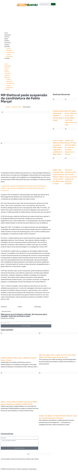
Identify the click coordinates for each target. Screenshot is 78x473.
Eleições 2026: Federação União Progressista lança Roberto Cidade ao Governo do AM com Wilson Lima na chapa (59, 176)
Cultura (8, 48)
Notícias (7, 46)
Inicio (6, 33)
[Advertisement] (39, 19)
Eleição (8, 107)
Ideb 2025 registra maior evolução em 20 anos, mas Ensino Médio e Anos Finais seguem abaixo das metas (71, 117)
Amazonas (7, 35)
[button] (29, 62)
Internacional (10, 52)
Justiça (6, 44)
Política (6, 40)
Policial (6, 37)
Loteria (8, 54)
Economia (7, 42)
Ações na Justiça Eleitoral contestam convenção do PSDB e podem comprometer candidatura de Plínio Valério (59, 147)
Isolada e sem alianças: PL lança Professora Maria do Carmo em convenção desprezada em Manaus (70, 147)
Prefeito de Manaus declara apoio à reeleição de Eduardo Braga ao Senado (59, 115)
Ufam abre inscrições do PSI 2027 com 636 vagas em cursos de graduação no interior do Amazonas (71, 176)
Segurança (9, 56)
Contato (7, 58)
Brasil (6, 39)
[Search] (53, 4)
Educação (9, 50)
